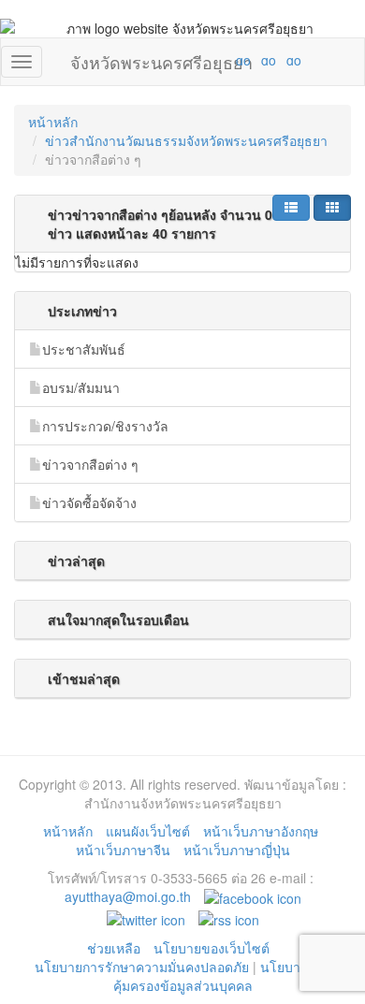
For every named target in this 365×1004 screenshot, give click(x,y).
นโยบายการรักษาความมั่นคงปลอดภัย (142, 966)
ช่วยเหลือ (113, 948)
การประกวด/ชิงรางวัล (105, 425)
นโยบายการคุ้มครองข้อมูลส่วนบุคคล (222, 976)
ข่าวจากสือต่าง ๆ (90, 464)
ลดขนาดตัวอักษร (188, 59)
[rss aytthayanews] (228, 917)
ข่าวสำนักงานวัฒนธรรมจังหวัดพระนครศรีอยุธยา (186, 140)
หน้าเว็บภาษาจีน (123, 849)
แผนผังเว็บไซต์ (148, 831)
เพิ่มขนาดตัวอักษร (225, 59)
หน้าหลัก (53, 121)
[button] (291, 208)
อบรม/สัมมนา (81, 387)
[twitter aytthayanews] (146, 917)
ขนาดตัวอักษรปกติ (206, 59)
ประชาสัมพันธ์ (83, 349)
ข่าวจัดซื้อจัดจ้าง (89, 502)
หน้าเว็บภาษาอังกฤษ (260, 831)
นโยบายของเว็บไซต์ (213, 948)
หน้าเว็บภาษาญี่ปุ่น (236, 849)
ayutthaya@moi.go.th (128, 896)
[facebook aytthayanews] (252, 896)
